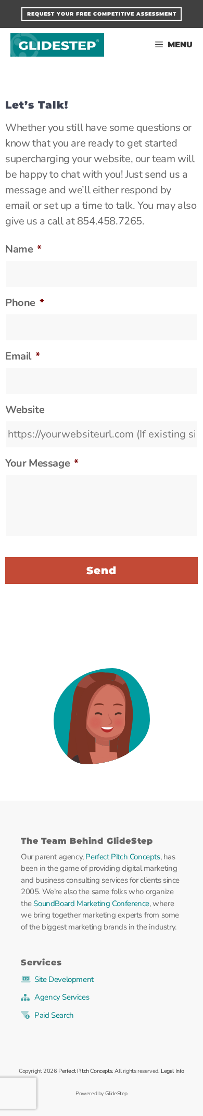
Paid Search (54, 1015)
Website (24, 410)
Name (23, 249)
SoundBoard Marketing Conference (91, 903)
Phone (24, 303)
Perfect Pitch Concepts (122, 857)
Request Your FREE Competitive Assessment (101, 14)
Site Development (64, 979)
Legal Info (172, 1071)
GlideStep (57, 45)
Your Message (42, 463)
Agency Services (61, 997)
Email (22, 356)
